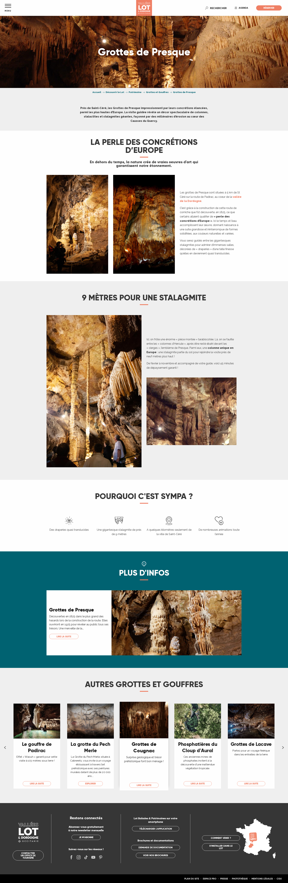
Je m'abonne (86, 837)
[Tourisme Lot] (144, 8)
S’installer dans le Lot (220, 847)
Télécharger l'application (155, 828)
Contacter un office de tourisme (28, 855)
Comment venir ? (221, 837)
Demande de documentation (155, 847)
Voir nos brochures (155, 855)
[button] (218, 8)
